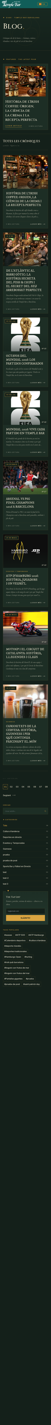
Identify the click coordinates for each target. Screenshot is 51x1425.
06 (34, 787)
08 (46, 787)
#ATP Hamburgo (36, 935)
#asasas (8, 935)
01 (5, 787)
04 (23, 787)
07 (40, 787)
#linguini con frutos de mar (16, 968)
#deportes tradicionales (15, 951)
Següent (7, 795)
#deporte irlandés (12, 946)
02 (11, 787)
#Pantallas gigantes (13, 978)
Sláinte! (25, 918)
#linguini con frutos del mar (17, 973)
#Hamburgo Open (12, 957)
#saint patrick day (31, 984)
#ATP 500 (20, 935)
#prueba (30, 978)
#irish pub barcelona (13, 962)
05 (28, 787)
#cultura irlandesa (37, 940)
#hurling (28, 957)
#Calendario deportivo (15, 940)
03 (17, 787)
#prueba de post (12, 984)
